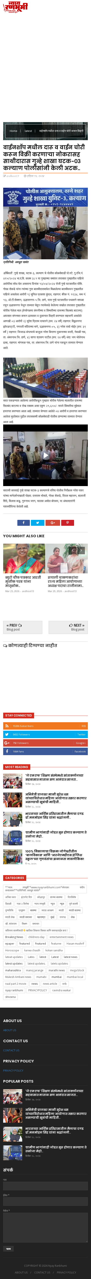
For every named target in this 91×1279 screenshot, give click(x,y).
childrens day (36, 937)
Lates (31, 957)
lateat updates (14, 957)
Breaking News (14, 937)
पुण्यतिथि (9, 910)
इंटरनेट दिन (26, 897)
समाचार (35, 923)
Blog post (13, 629)
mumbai (57, 977)
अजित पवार (10, 897)
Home (14, 131)
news (35, 984)
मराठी (61, 910)
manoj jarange (34, 970)
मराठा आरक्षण (48, 910)
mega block (77, 970)
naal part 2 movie (15, 984)
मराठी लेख (9, 917)
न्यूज (62, 903)
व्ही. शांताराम (11, 923)
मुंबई (52, 917)
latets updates (59, 963)
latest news (70, 957)
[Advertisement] (45, 67)
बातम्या (33, 910)
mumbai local (75, 977)
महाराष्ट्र (41, 917)
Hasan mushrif (75, 943)
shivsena (10, 997)
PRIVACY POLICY (13, 1070)
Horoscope (12, 950)
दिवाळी (8, 903)
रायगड (63, 917)
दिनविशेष (72, 897)
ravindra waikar (61, 990)
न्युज (53, 903)
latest (29, 131)
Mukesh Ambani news (18, 977)
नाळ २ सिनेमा (23, 903)
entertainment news (61, 937)
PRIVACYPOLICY (37, 990)
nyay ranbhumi (14, 990)
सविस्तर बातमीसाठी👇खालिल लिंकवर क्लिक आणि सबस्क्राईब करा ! (36, 930)
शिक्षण (24, 923)
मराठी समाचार (26, 917)
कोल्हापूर (41, 897)
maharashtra (13, 970)
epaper (9, 943)
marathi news (57, 970)
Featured (40, 943)
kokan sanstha (54, 950)
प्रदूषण (22, 910)
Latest (55, 957)
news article (50, 984)
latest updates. (37, 963)
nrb (64, 984)
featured (24, 943)
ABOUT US (9, 1030)
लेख (72, 917)
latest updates (13, 963)
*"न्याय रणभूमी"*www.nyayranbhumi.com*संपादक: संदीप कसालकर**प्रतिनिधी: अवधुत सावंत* (45, 889)
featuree (56, 943)
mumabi (41, 977)
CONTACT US (11, 1050)
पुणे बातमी (73, 903)
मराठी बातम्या (75, 910)
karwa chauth (32, 950)
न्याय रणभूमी (39, 903)
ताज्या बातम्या (56, 897)
